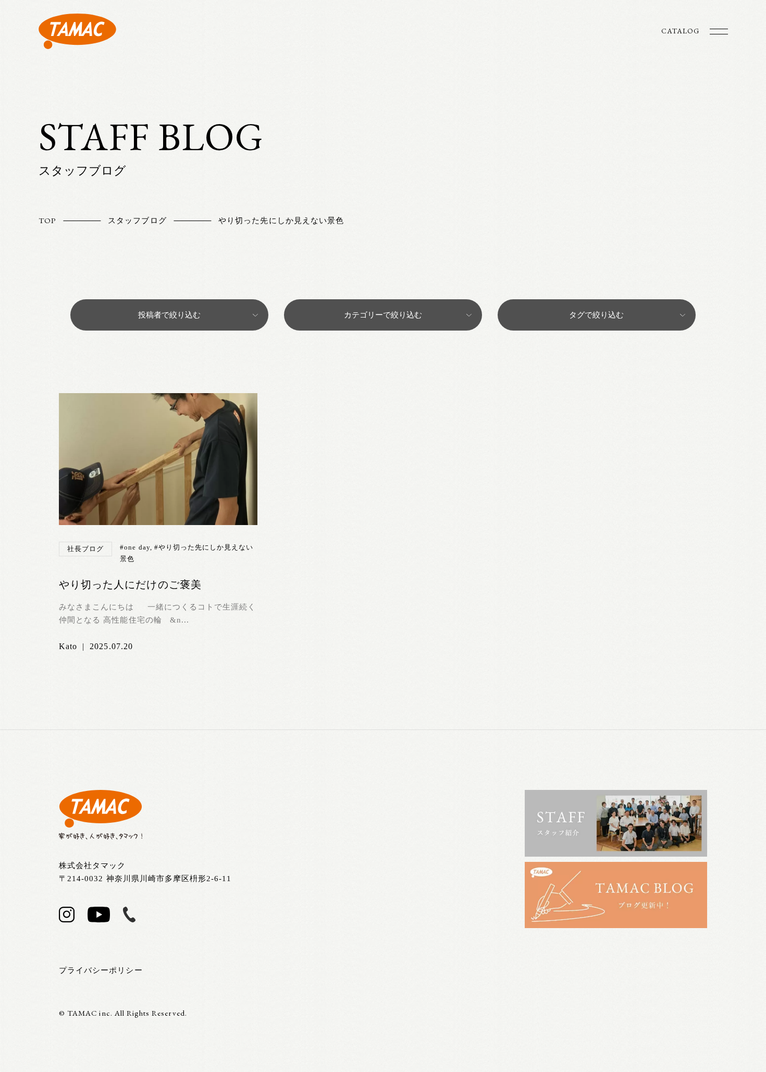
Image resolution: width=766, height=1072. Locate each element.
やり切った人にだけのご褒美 (130, 584)
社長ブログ (85, 549)
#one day (135, 547)
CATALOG (680, 30)
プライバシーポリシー (101, 970)
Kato (68, 646)
